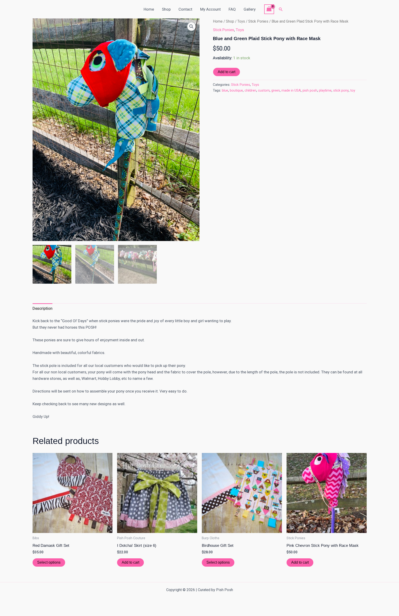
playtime (325, 90)
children (250, 90)
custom (264, 90)
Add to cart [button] (130, 562)
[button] (281, 9)
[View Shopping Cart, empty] (269, 9)
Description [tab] (42, 308)
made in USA (291, 90)
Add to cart (226, 72)
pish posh (309, 90)
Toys (241, 21)
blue (225, 90)
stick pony (341, 90)
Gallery (250, 9)
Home (149, 9)
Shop (166, 9)
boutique (236, 90)
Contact (185, 9)
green (275, 90)
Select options (48, 562)
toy (352, 90)
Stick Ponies (258, 21)
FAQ (232, 9)
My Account (210, 9)
